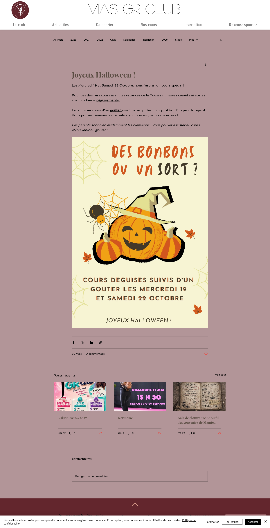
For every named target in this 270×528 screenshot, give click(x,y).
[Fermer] (265, 521)
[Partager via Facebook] (73, 342)
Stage (178, 39)
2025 (165, 39)
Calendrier (129, 39)
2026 (73, 39)
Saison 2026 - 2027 (72, 418)
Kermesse (125, 418)
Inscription (148, 39)
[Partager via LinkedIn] (91, 342)
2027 (87, 39)
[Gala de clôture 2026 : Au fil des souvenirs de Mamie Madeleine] (199, 396)
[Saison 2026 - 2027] (80, 396)
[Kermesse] (140, 396)
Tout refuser (232, 522)
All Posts (58, 39)
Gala (113, 39)
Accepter (253, 522)
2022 (100, 39)
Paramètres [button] (212, 522)
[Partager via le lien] (100, 342)
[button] (221, 39)
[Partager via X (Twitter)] (82, 342)
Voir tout (220, 374)
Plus (191, 39)
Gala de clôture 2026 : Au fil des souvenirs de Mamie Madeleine (198, 420)
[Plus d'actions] (205, 64)
